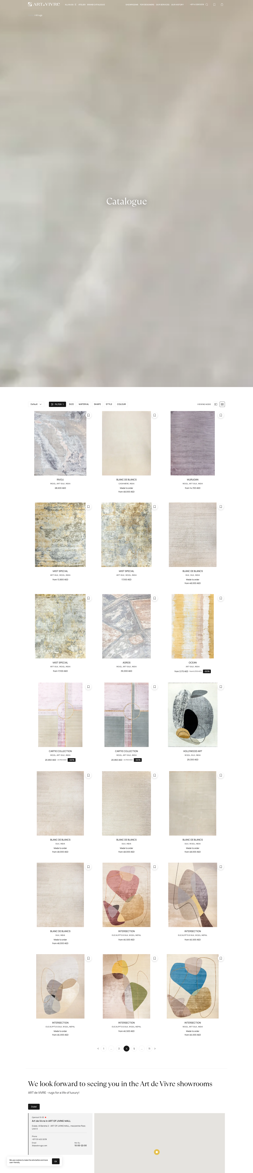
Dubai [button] (34, 1106)
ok (55, 1161)
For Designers (147, 4)
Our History (177, 4)
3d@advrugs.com (39, 1145)
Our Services (163, 4)
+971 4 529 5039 (197, 4)
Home (31, 15)
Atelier (82, 4)
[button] (36, 404)
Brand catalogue (96, 4)
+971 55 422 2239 (39, 1139)
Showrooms (132, 4)
